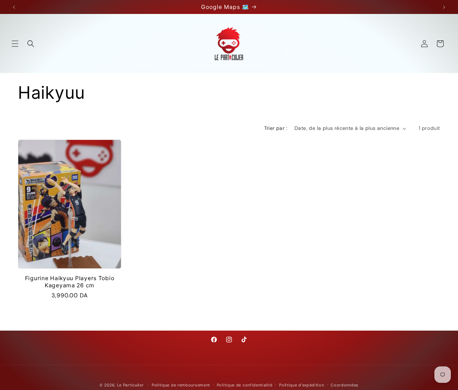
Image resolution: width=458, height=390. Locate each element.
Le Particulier (130, 384)
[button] (15, 44)
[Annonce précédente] (14, 7)
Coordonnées (345, 384)
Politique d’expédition (301, 384)
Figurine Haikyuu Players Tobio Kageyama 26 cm (69, 281)
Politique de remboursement (181, 384)
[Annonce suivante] (444, 7)
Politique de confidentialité (245, 384)
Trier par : (275, 128)
